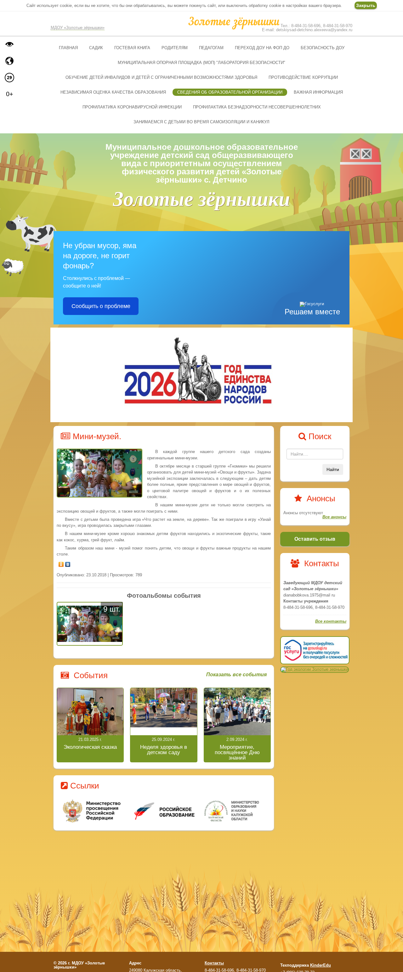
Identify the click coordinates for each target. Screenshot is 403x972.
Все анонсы (334, 517)
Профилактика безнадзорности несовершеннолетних (257, 107)
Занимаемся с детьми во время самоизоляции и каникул (201, 121)
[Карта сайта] (9, 61)
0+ (9, 93)
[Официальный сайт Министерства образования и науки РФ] (92, 811)
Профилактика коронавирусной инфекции (132, 107)
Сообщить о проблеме (100, 306)
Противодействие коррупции (303, 77)
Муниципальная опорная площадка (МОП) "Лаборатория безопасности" (201, 62)
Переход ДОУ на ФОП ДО (262, 47)
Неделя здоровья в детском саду (163, 749)
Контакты (214, 963)
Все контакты (330, 621)
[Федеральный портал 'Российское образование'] (164, 811)
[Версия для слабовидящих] (9, 44)
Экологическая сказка (90, 747)
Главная (68, 47)
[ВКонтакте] (68, 562)
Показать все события (236, 674)
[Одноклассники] (61, 562)
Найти (332, 469)
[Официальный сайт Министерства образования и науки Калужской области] (235, 811)
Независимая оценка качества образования (113, 92)
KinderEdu (320, 965)
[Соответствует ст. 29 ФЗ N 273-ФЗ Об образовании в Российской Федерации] (9, 77)
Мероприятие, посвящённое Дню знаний (237, 752)
